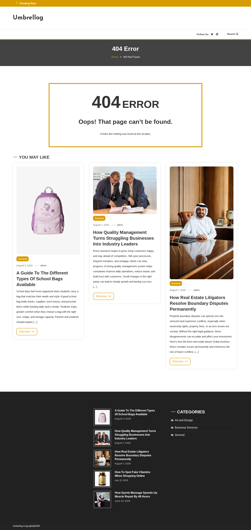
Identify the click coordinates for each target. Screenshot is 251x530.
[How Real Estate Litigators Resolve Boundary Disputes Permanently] (102, 458)
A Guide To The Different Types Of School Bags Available (42, 278)
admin (43, 265)
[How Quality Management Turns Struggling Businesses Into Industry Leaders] (102, 437)
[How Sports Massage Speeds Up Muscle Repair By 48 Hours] (102, 499)
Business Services (186, 427)
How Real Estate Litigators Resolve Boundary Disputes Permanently (199, 303)
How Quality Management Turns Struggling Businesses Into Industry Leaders (123, 238)
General (22, 258)
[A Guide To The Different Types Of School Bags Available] (102, 417)
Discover (25, 331)
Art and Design (184, 420)
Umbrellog (28, 18)
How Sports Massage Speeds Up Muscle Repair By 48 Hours (136, 494)
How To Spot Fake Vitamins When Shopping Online (132, 474)
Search (231, 34)
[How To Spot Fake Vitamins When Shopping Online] (102, 479)
